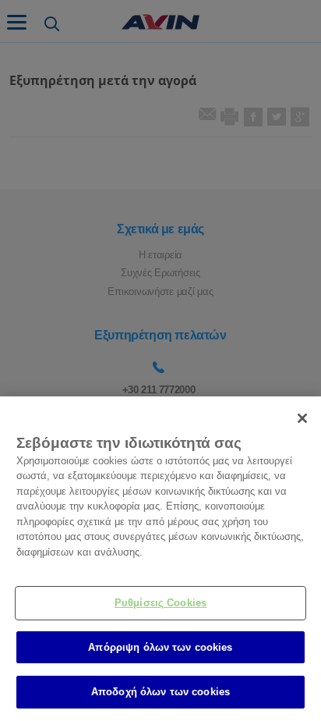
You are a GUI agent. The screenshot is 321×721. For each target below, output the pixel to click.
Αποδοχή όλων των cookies (160, 692)
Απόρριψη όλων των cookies (160, 647)
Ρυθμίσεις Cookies (160, 603)
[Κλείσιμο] (302, 418)
